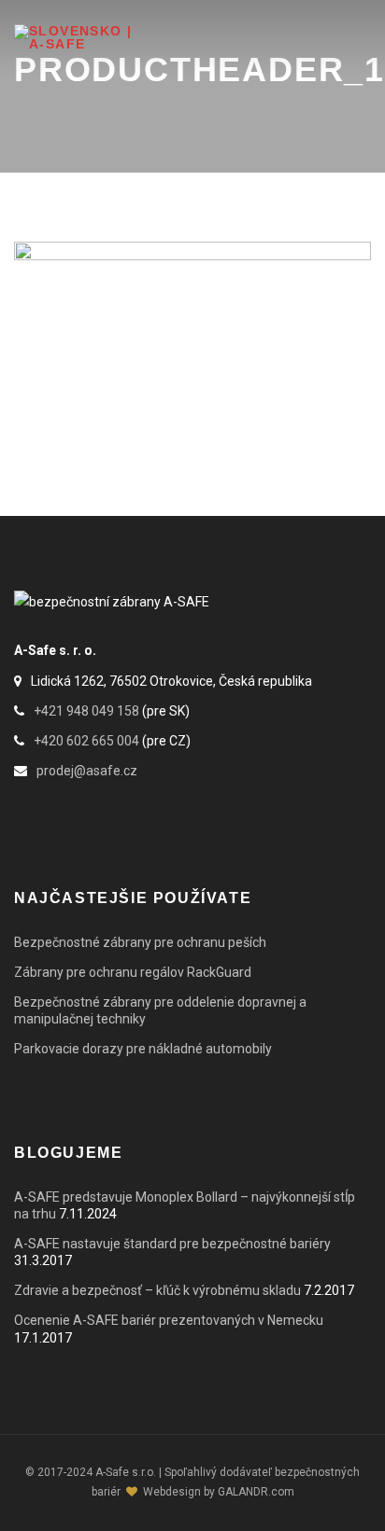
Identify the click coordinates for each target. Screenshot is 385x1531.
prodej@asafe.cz (86, 770)
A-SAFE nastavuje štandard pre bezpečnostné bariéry (172, 1243)
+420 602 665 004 (86, 740)
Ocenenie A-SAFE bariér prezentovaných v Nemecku (168, 1320)
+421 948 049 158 (86, 710)
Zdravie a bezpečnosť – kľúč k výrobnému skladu (157, 1290)
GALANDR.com (256, 1491)
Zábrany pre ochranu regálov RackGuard (132, 972)
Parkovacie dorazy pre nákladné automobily (143, 1048)
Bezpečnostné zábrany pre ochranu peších (140, 942)
